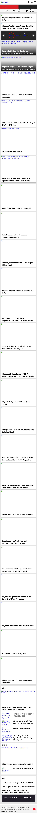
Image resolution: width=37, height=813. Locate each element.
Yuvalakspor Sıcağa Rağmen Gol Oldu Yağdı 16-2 (17, 783)
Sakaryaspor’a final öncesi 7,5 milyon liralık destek (18, 787)
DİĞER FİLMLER (28, 797)
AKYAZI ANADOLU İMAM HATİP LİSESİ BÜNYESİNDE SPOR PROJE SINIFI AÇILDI (15, 791)
